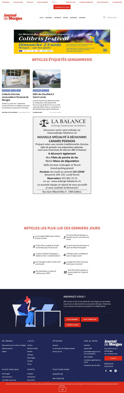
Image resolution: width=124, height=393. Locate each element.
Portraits (57, 17)
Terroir (29, 364)
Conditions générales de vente (92, 361)
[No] (122, 387)
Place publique (10, 369)
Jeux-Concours (7, 377)
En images (73, 17)
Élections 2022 (61, 369)
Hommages (6, 374)
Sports (65, 17)
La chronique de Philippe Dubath (64, 348)
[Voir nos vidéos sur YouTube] (111, 371)
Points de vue (57, 351)
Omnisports (31, 377)
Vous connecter (89, 319)
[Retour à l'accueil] (113, 343)
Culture (29, 345)
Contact (113, 358)
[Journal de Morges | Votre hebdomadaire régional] (13, 20)
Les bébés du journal (9, 380)
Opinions (82, 17)
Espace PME (88, 348)
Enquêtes (49, 17)
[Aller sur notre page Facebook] (105, 371)
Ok (63, 389)
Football (30, 374)
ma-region (58, 378)
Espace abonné (42, 2)
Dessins (55, 345)
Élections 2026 (32, 348)
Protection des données (92, 365)
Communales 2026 (62, 7)
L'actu (41, 17)
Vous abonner (72, 319)
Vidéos (4, 351)
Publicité (87, 345)
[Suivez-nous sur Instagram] (115, 371)
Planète (29, 351)
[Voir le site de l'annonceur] (62, 42)
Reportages (31, 358)
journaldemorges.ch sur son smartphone (92, 353)
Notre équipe (88, 357)
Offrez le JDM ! (72, 325)
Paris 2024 (31, 380)
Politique (30, 355)
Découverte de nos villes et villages (14, 345)
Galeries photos (7, 348)
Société (29, 361)
